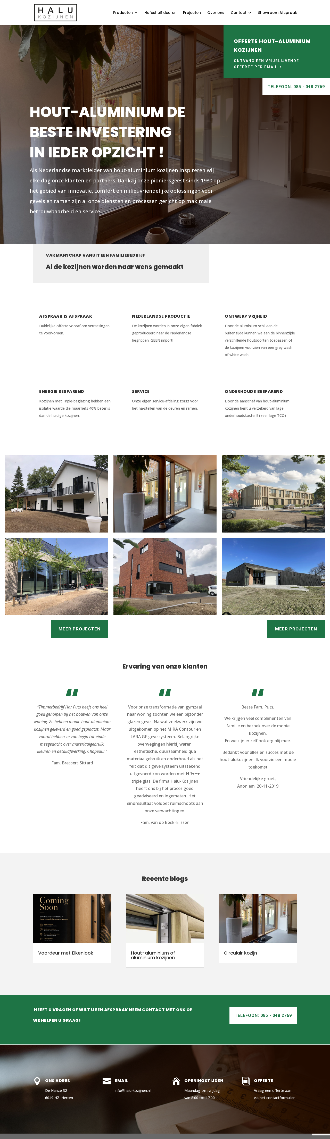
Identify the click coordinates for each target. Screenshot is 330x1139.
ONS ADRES (57, 1081)
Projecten (192, 13)
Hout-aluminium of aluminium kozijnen (153, 955)
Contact (238, 13)
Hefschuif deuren (160, 13)
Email (121, 1081)
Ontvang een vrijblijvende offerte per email (266, 64)
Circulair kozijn (240, 953)
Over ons (215, 13)
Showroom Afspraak (277, 13)
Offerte (263, 1081)
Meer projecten (80, 628)
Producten (123, 13)
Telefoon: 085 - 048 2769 (296, 86)
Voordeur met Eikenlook (65, 953)
